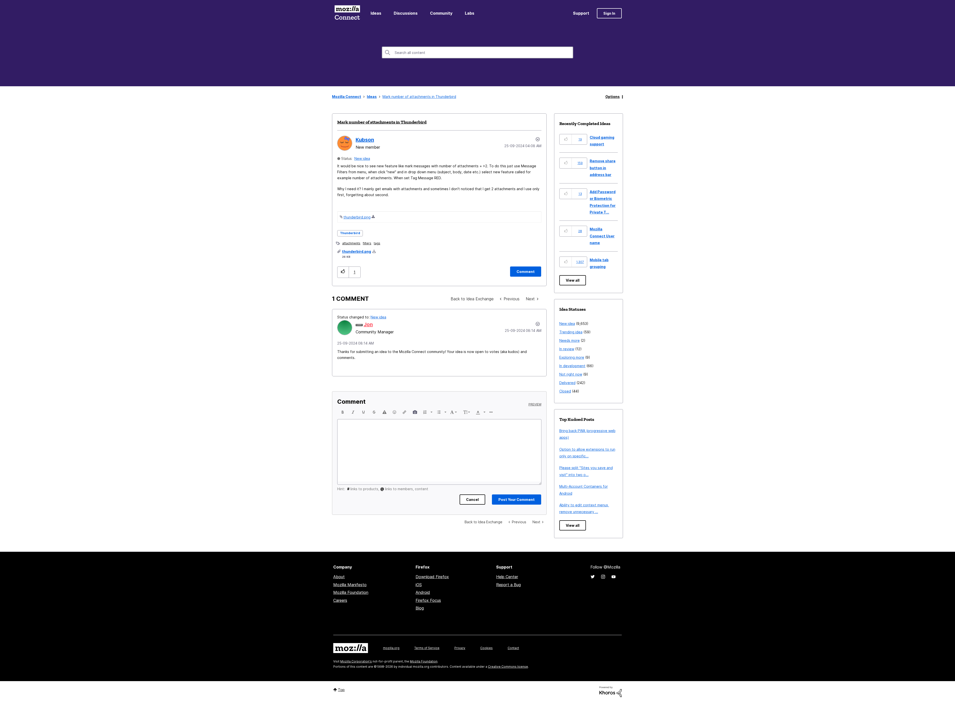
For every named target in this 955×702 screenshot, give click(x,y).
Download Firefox (432, 576)
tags (377, 243)
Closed (565, 391)
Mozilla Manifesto (350, 584)
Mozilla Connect (347, 13)
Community (441, 13)
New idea (362, 158)
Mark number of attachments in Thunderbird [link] (419, 96)
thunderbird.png (357, 217)
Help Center (507, 576)
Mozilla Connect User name (602, 236)
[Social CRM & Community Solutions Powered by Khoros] (610, 691)
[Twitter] (592, 576)
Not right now (570, 374)
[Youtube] (613, 576)
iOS (419, 584)
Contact (513, 648)
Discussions (406, 13)
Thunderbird (350, 233)
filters (367, 243)
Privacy (459, 648)
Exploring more (571, 357)
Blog (420, 608)
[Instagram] (603, 576)
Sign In (609, 13)
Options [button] (612, 96)
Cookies (486, 648)
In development (572, 366)
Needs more (569, 340)
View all (572, 280)
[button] (343, 272)
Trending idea (570, 332)
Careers (340, 600)
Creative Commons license (508, 666)
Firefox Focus (428, 600)
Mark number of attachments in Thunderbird (382, 122)
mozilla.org (391, 648)
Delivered (567, 383)
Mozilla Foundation (350, 592)
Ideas (376, 13)
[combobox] (477, 52)
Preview (534, 404)
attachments (351, 243)
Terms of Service (426, 648)
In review (566, 349)
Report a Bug (508, 584)
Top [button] (341, 690)
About (339, 576)
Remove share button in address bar (603, 168)
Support (581, 13)
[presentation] (343, 412)
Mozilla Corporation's (356, 661)
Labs (469, 13)
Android (423, 592)
